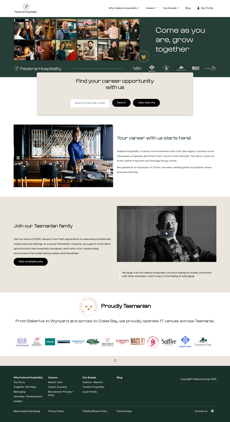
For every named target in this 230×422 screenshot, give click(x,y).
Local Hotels (89, 392)
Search (121, 102)
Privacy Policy (56, 411)
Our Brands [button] (170, 8)
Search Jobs (55, 382)
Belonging (19, 392)
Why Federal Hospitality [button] (123, 8)
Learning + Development (28, 397)
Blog (188, 8)
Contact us (201, 411)
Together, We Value (25, 387)
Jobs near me (146, 102)
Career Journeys (57, 387)
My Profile (207, 8)
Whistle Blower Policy (94, 411)
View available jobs (30, 261)
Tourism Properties (93, 387)
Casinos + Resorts (92, 382)
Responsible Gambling (27, 411)
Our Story (19, 382)
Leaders (18, 401)
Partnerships (124, 411)
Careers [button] (150, 8)
